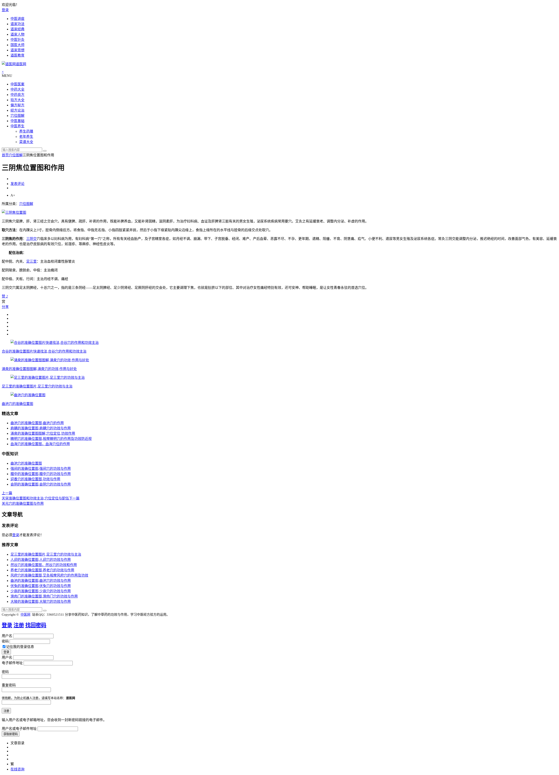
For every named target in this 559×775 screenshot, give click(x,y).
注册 (19, 625)
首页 (5, 155)
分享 (5, 307)
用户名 (7, 636)
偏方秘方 (17, 105)
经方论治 (17, 110)
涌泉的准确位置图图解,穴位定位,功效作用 (42, 433)
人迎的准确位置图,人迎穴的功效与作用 (40, 559)
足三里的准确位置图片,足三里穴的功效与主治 (37, 386)
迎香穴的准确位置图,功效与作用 (35, 479)
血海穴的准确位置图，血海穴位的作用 (40, 444)
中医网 (25, 614)
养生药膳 (26, 131)
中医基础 (17, 121)
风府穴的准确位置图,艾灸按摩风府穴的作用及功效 (49, 575)
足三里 (31, 261)
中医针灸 (17, 39)
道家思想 (17, 50)
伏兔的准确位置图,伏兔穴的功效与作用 (40, 586)
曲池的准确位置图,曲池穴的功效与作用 (40, 580)
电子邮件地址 (12, 663)
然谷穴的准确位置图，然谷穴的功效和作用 (43, 565)
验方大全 (17, 100)
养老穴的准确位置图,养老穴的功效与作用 (42, 570)
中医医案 (17, 84)
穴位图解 (17, 115)
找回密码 (35, 625)
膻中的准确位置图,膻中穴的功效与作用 (40, 474)
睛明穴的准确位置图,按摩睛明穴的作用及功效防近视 (51, 439)
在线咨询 (17, 769)
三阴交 (31, 239)
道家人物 (17, 34)
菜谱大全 (26, 142)
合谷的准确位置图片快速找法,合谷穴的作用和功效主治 (44, 351)
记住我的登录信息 (20, 647)
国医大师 (17, 45)
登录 (5, 10)
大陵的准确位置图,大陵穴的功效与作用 (40, 601)
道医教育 (17, 55)
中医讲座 (17, 19)
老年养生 (26, 136)
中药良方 (17, 94)
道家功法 (17, 24)
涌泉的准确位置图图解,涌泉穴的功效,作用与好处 (39, 369)
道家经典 (17, 29)
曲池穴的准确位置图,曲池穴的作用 (37, 423)
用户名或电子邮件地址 (19, 728)
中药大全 (17, 89)
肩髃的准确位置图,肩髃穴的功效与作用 (40, 428)
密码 (5, 641)
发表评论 (17, 184)
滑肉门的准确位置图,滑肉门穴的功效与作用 (44, 596)
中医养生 (17, 126)
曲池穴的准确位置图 (17, 404)
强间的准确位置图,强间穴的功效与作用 (40, 468)
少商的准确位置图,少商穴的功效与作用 (40, 591)
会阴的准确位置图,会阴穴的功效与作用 (40, 484)
